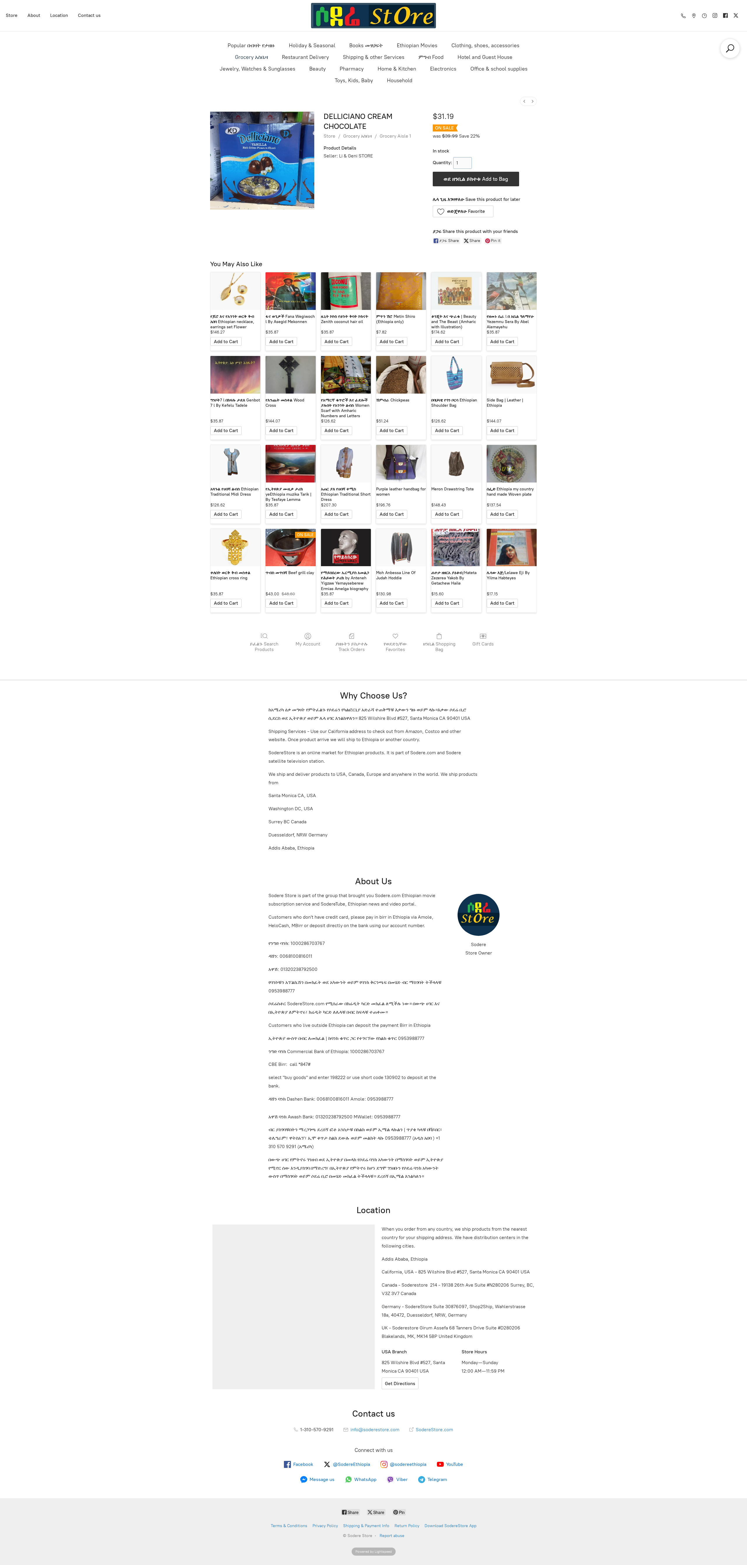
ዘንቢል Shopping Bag (439, 646)
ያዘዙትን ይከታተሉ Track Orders (351, 646)
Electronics (443, 69)
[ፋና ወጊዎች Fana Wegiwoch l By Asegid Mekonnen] (290, 291)
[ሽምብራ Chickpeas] (401, 375)
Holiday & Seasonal (312, 45)
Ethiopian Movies (417, 45)
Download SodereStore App (451, 1525)
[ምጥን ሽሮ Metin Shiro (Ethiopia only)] (401, 291)
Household (399, 80)
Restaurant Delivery (305, 57)
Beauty (317, 69)
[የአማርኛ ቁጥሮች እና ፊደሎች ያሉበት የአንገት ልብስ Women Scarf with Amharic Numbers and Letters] (346, 375)
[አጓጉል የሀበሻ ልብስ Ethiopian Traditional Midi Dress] (235, 464)
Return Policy (407, 1525)
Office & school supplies (499, 69)
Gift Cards (483, 644)
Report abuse (392, 1535)
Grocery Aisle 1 (395, 136)
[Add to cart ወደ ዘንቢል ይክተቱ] (226, 341)
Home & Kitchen (397, 69)
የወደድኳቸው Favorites (395, 646)
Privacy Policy (325, 1525)
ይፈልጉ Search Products (264, 646)
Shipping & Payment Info (366, 1525)
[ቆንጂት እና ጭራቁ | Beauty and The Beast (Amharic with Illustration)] (456, 291)
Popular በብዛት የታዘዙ (251, 45)
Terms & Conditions (289, 1525)
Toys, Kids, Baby (354, 80)
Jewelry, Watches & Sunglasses (257, 69)
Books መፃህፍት (366, 45)
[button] (463, 211)
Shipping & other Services (373, 57)
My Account (308, 644)
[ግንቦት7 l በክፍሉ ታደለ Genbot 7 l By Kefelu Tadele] (235, 375)
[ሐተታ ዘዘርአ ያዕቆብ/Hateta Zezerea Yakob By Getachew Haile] (456, 547)
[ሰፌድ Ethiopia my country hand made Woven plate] (512, 464)
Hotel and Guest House (485, 57)
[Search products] (730, 48)
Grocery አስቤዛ (251, 57)
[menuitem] (524, 101)
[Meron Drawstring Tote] (456, 464)
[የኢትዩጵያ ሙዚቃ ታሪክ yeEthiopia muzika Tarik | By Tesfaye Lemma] (290, 464)
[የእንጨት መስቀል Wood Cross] (290, 375)
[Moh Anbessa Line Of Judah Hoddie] (401, 547)
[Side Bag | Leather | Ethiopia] (512, 375)
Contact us (89, 15)
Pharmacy (352, 69)
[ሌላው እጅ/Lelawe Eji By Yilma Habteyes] (512, 547)
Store (12, 15)
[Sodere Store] (373, 15)
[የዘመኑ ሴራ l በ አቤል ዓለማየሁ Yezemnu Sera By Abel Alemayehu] (512, 291)
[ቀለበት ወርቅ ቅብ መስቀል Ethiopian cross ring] (235, 547)
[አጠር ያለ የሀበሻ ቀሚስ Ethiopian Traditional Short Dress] (346, 464)
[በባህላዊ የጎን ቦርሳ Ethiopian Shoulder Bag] (456, 375)
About (33, 15)
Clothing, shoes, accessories (485, 45)
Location (59, 15)
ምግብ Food (431, 57)
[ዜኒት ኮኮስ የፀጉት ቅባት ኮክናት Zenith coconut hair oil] (346, 291)
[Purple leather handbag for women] (401, 464)
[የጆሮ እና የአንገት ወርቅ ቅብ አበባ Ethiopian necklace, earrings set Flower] (235, 291)
